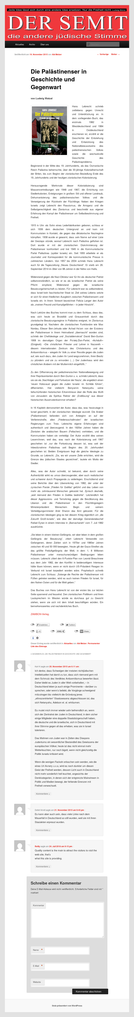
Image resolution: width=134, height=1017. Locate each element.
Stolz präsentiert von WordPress (67, 1005)
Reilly (37, 846)
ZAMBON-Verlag (40, 614)
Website (37, 981)
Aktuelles (19, 44)
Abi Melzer (57, 54)
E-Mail (38, 966)
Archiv (32, 44)
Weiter (115, 54)
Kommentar (38, 905)
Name (38, 950)
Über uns (44, 44)
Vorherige (103, 54)
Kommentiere (43, 793)
